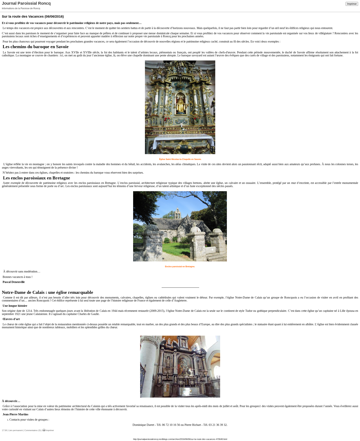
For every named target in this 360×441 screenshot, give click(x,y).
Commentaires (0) (32, 430)
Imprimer (352, 3)
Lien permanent (16, 430)
